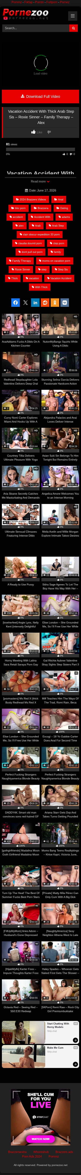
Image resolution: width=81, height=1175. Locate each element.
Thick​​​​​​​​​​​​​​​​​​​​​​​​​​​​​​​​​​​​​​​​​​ (14, 278)
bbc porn (20, 208)
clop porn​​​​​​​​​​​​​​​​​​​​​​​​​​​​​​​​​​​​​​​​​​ (58, 243)
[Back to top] (69, 1163)
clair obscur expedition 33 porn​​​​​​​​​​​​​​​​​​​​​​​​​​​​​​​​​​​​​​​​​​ (41, 234)
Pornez (65, 2)
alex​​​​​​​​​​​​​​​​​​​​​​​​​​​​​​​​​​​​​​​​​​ (21, 225)
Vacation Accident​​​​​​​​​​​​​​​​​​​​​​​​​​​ (60, 278)
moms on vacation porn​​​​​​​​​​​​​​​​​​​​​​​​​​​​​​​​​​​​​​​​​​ (56, 260)
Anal (60, 199)
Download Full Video (42, 96)
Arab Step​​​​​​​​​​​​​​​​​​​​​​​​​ (58, 225)
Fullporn (51, 2)
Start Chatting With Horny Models (58, 1025)
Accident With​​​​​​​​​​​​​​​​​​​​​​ (42, 216)
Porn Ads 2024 (32, 1156)
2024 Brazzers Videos (33, 199)
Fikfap (28, 2)
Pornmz (16, 2)
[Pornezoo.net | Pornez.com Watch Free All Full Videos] (33, 14)
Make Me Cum (55, 1047)
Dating (64, 208)
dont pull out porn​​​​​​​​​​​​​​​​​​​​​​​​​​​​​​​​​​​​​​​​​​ (32, 251)
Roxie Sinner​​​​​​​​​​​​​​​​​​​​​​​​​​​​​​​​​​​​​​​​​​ (22, 269)
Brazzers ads (64, 1152)
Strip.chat (52, 1031)
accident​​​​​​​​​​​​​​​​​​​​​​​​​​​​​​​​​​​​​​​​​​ (18, 216)
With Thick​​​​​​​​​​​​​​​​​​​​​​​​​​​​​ (41, 287)
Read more (38, 181)
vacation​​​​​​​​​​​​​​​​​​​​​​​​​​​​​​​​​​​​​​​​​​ (34, 278)
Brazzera (43, 208)
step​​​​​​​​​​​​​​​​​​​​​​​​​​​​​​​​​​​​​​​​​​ (44, 269)
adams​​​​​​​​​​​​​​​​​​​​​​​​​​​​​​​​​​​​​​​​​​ (66, 216)
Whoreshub (41, 1152)
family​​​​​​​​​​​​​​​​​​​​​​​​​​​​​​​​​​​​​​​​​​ (57, 251)
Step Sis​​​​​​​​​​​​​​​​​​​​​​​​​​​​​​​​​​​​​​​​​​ (63, 269)
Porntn (39, 2)
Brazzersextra (17, 1152)
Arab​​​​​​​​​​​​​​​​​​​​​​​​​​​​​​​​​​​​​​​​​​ (38, 225)
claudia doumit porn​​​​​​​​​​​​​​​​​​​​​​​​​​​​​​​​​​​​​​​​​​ (30, 243)
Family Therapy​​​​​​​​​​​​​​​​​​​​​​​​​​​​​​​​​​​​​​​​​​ (21, 260)
